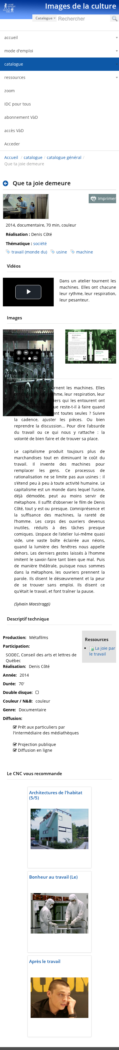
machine (84, 252)
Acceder (12, 144)
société (40, 243)
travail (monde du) (29, 252)
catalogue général (64, 157)
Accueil (11, 157)
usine (61, 252)
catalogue (33, 157)
